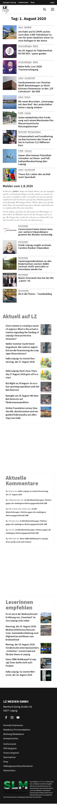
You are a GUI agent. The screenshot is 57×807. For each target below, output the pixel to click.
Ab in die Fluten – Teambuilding (35, 293)
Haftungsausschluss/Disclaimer (18, 766)
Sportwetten (9, 757)
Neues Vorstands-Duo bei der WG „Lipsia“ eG (36, 279)
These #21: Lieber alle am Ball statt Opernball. (34, 176)
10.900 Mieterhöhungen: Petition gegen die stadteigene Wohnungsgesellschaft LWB (26, 512)
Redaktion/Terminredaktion (16, 729)
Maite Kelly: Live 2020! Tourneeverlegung (30, 68)
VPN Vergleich (10, 748)
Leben (20, 78)
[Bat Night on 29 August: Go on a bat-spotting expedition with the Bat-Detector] (45, 387)
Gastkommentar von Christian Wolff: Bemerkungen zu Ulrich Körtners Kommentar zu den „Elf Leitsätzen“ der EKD (35, 87)
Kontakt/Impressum (13, 725)
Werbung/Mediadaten (13, 734)
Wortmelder (23, 226)
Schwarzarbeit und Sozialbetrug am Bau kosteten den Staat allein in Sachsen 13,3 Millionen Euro (35, 141)
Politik (20, 113)
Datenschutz (9, 770)
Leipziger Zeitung (9, 2)
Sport (20, 27)
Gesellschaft (30, 78)
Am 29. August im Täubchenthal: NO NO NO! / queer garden (35, 52)
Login (52, 2)
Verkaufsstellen (10, 738)
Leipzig (28, 113)
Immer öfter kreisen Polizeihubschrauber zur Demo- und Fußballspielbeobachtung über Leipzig (35, 160)
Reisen (27, 97)
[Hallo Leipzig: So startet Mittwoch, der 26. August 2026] (45, 675)
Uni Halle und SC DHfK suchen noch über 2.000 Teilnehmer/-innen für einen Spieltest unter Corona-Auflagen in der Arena (36, 36)
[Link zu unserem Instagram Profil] (12, 717)
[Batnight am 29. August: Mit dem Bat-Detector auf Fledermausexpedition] (45, 399)
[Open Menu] (52, 9)
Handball (27, 27)
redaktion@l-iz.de (46, 217)
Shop (32, 2)
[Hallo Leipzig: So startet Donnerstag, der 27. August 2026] (45, 362)
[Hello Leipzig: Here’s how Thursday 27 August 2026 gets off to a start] (45, 374)
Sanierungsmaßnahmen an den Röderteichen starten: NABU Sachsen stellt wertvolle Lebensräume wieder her (34, 265)
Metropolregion (34, 132)
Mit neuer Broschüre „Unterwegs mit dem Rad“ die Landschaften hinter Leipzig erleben (36, 104)
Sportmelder (23, 290)
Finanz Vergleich (11, 752)
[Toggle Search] (44, 9)
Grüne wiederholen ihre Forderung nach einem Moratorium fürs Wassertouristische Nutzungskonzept (36, 122)
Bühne (35, 46)
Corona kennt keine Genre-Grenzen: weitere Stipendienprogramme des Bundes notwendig (35, 232)
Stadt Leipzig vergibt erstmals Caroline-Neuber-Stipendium (34, 246)
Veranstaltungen (25, 46)
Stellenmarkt (23, 2)
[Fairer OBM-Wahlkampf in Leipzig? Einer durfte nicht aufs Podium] (45, 663)
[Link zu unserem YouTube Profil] (18, 717)
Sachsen (28, 151)
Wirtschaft (22, 132)
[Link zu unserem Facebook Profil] (6, 717)
